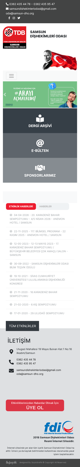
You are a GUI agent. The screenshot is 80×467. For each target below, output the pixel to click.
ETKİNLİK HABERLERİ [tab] (21, 206)
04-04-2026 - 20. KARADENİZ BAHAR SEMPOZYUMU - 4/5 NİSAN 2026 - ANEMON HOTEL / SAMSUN (37, 218)
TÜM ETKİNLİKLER (22, 326)
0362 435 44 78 (20, 4)
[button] (5, 94)
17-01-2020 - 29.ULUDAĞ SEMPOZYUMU (38, 313)
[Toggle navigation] (11, 76)
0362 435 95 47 (44, 4)
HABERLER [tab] (45, 206)
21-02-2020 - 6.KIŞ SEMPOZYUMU (34, 304)
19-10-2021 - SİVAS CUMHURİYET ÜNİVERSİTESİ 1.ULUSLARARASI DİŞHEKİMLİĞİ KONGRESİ (37, 279)
